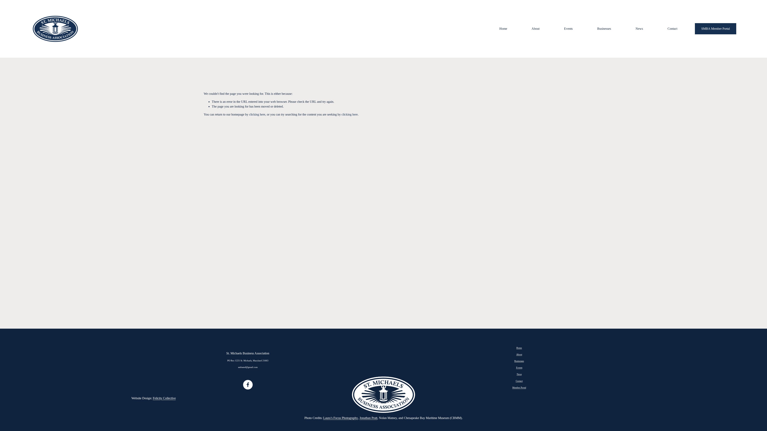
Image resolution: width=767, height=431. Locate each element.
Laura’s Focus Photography (340, 418)
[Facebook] (248, 384)
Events (568, 28)
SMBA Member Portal (715, 28)
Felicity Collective (164, 398)
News (639, 28)
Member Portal (519, 387)
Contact (672, 28)
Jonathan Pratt (368, 418)
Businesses (604, 28)
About (535, 28)
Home (503, 28)
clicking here (257, 114)
